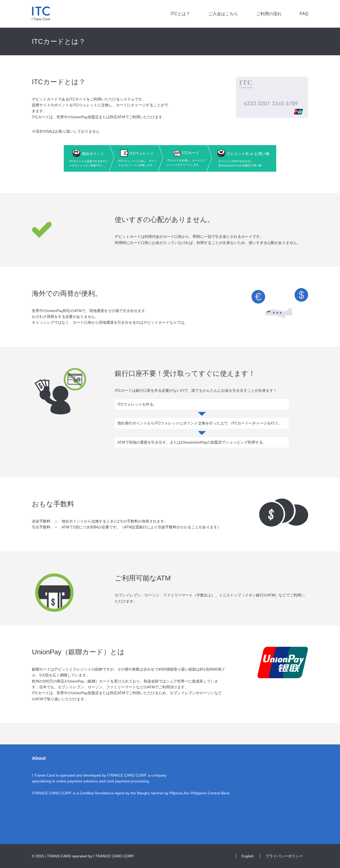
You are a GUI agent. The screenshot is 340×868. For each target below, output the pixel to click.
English (247, 856)
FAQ (304, 13)
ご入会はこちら (223, 13)
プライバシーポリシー (284, 856)
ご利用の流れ (269, 13)
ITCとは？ (180, 13)
